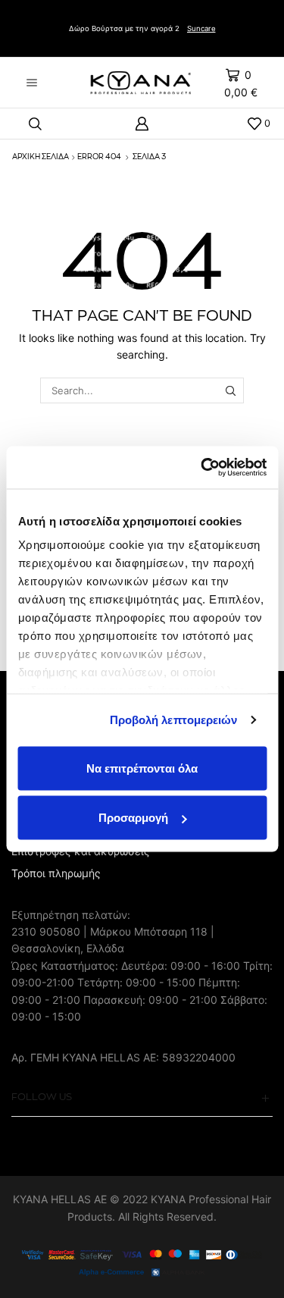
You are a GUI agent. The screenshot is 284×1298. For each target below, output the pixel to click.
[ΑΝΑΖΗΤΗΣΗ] (231, 390)
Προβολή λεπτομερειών (174, 719)
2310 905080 (45, 931)
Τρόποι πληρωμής (56, 873)
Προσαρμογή (133, 817)
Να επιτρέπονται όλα (142, 767)
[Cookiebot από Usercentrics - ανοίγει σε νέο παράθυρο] (202, 468)
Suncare (201, 28)
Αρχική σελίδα (40, 157)
